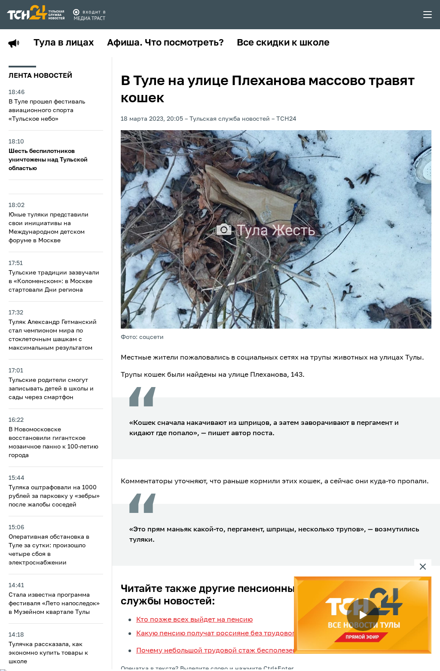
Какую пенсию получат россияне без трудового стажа (229, 633)
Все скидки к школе (283, 43)
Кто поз (149, 619)
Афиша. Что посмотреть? (165, 43)
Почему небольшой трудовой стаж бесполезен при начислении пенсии (258, 650)
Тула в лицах (64, 43)
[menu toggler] (428, 14)
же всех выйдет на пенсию (207, 619)
